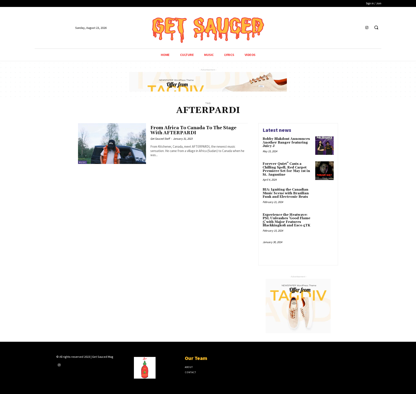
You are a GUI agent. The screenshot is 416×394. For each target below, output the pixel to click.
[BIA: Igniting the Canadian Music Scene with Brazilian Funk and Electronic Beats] (324, 196)
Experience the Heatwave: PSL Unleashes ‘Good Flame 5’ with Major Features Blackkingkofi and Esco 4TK (286, 220)
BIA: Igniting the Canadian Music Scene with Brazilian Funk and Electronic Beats (286, 193)
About (189, 367)
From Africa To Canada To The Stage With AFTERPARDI (193, 130)
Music (82, 162)
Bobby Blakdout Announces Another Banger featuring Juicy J (286, 142)
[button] (376, 28)
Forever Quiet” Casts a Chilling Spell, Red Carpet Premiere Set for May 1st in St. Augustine (286, 169)
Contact (190, 372)
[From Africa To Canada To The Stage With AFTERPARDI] (112, 143)
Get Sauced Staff (160, 139)
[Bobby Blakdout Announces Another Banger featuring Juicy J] (324, 145)
